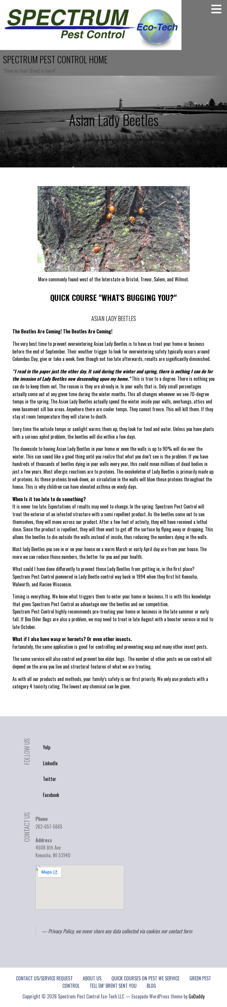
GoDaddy (197, 996)
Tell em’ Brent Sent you (113, 985)
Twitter (49, 778)
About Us (92, 978)
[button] (218, 9)
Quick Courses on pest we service (145, 978)
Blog (151, 985)
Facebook (51, 794)
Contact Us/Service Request (44, 978)
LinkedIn (50, 763)
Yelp (46, 747)
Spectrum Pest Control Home (55, 59)
